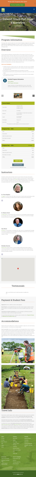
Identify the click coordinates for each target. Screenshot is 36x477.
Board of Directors (4, 441)
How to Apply (15, 441)
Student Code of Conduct (5, 458)
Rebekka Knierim (4, 247)
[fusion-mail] (2, 200)
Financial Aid (26, 441)
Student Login (15, 453)
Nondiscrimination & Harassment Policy (4, 464)
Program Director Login (16, 458)
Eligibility (14, 440)
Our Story (2, 438)
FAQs (2, 443)
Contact (2, 445)
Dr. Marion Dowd (4, 214)
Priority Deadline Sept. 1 (17, 5)
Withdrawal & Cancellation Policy (28, 446)
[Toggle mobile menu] (34, 9)
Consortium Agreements (28, 443)
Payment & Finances (16, 448)
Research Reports (16, 463)
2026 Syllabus (11, 81)
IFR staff (16, 179)
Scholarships (15, 446)
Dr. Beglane (3, 196)
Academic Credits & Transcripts (16, 444)
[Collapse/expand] (35, 3)
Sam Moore (3, 230)
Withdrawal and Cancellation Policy (8, 316)
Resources (14, 460)
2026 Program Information (13, 83)
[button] (2, 96)
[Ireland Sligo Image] (18, 95)
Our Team (2, 440)
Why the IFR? (15, 438)
